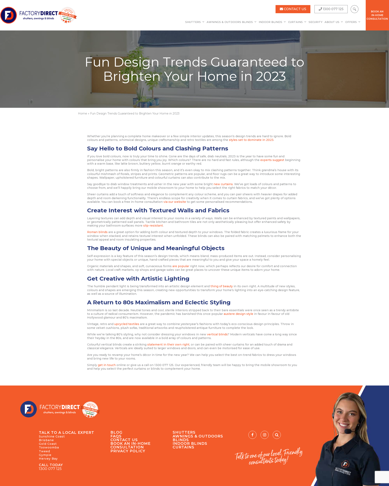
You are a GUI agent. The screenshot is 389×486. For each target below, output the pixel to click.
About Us (332, 22)
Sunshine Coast (52, 436)
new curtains (223, 184)
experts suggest (272, 160)
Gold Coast (48, 444)
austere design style (238, 314)
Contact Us (124, 440)
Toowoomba (49, 447)
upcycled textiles (126, 324)
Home (82, 113)
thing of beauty (222, 286)
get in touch (107, 365)
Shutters (193, 22)
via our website (175, 202)
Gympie (45, 455)
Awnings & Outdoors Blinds (230, 22)
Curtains (295, 22)
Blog (116, 432)
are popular (180, 266)
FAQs (116, 436)
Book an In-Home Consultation (130, 445)
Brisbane (46, 440)
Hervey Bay (48, 458)
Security (316, 22)
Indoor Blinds (270, 22)
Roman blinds (97, 232)
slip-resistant (153, 225)
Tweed (44, 451)
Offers (351, 22)
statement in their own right (168, 344)
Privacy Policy (127, 451)
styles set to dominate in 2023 (251, 140)
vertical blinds (217, 334)
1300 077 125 (50, 469)
